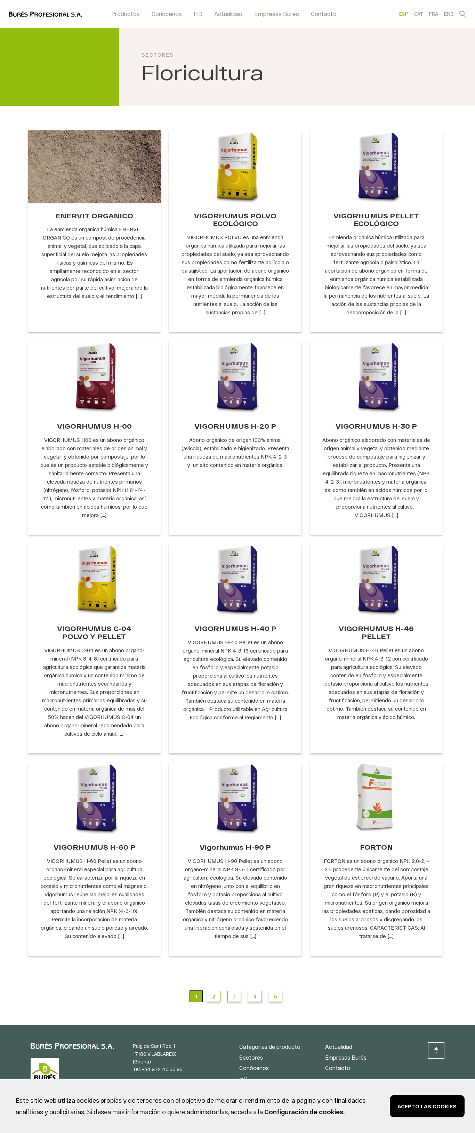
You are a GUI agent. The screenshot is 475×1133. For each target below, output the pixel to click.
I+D (198, 13)
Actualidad (228, 13)
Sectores (158, 54)
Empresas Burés (276, 13)
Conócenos (167, 13)
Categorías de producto (269, 1046)
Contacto (324, 13)
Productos (125, 13)
